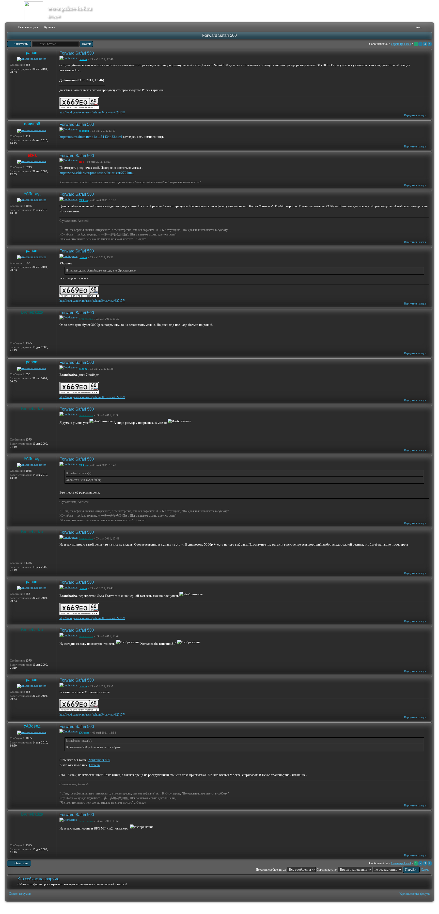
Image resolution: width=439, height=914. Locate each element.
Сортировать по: (327, 869)
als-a (32, 155)
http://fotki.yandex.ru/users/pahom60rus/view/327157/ (92, 112)
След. (425, 869)
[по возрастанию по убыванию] (396, 869)
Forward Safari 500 (219, 35)
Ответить (21, 44)
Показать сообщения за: (271, 869)
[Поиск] (394, 27)
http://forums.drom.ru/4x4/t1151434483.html (90, 137)
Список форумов (20, 893)
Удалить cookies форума (414, 893)
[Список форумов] (10, 27)
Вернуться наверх (415, 115)
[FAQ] (403, 27)
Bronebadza (32, 312)
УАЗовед (32, 194)
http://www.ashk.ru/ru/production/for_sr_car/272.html (96, 173)
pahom (32, 52)
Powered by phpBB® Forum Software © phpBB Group (424, 907)
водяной (32, 124)
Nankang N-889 (99, 760)
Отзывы (94, 765)
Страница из (401, 44)
